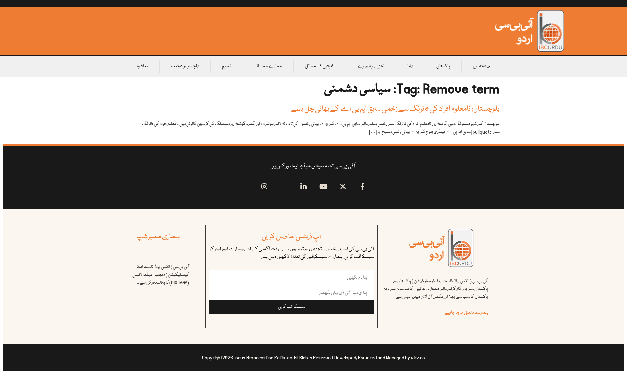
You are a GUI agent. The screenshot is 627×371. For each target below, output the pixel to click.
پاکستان (443, 66)
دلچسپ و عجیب (185, 66)
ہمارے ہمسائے (267, 66)
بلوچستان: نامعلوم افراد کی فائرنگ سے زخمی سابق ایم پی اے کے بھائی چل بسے (395, 109)
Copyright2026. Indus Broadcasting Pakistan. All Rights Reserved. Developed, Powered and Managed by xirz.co (313, 357)
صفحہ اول (481, 66)
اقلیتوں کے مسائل (319, 66)
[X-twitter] (343, 186)
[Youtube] (323, 186)
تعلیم (226, 66)
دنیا (410, 66)
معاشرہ (142, 66)
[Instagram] (264, 186)
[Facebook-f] (362, 186)
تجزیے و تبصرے (370, 66)
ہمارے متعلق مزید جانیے (466, 312)
